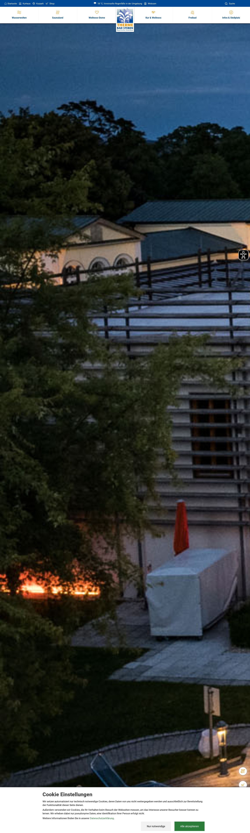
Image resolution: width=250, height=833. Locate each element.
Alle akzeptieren (189, 826)
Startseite (12, 3)
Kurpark (40, 3)
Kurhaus (26, 3)
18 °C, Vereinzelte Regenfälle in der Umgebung (119, 3)
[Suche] (226, 3)
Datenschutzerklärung (102, 818)
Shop (51, 3)
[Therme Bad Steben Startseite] (125, 19)
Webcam (151, 3)
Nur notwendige (156, 826)
